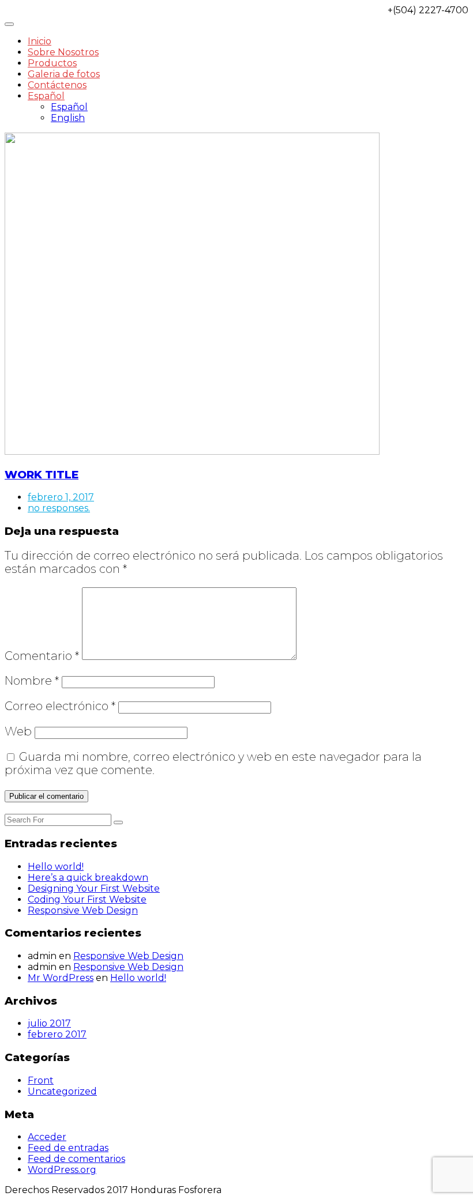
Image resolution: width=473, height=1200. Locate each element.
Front (41, 1080)
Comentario (42, 656)
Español (46, 95)
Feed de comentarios (76, 1158)
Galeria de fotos (64, 74)
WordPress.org (62, 1169)
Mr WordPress (60, 977)
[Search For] (118, 822)
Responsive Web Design (83, 910)
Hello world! (56, 866)
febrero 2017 (57, 1034)
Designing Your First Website (94, 888)
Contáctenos (57, 85)
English (68, 117)
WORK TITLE (41, 474)
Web (18, 731)
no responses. (59, 508)
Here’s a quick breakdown (88, 877)
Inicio (39, 41)
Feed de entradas (68, 1147)
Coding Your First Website (87, 899)
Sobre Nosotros (63, 52)
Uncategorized (62, 1091)
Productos (52, 63)
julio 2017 (49, 1023)
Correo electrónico (60, 706)
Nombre (32, 681)
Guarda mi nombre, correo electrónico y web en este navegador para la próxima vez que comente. (213, 763)
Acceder (47, 1136)
